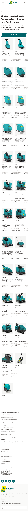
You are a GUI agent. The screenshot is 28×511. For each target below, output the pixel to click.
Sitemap (3, 498)
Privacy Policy (4, 501)
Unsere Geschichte (5, 449)
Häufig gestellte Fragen (5, 461)
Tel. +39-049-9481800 (5, 471)
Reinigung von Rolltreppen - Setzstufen (9, 442)
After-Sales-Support (5, 464)
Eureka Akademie (4, 463)
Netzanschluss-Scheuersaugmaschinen (9, 419)
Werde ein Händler (4, 451)
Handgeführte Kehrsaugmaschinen (8, 427)
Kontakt (2, 453)
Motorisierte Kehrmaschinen (6, 432)
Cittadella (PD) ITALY (8, 470)
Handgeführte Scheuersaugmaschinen (9, 414)
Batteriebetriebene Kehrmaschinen (8, 431)
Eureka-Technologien (5, 458)
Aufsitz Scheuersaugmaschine (7, 415)
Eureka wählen (4, 447)
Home (2, 11)
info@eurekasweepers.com (6, 472)
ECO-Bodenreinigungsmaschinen (7, 421)
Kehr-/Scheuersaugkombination (7, 422)
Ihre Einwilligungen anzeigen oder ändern (11, 503)
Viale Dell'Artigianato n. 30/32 (7, 468)
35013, (2, 470)
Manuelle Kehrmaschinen (6, 434)
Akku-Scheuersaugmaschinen (7, 417)
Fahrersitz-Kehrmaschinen (6, 429)
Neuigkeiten (3, 459)
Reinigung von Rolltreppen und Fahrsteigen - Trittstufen (12, 441)
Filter (15, 34)
